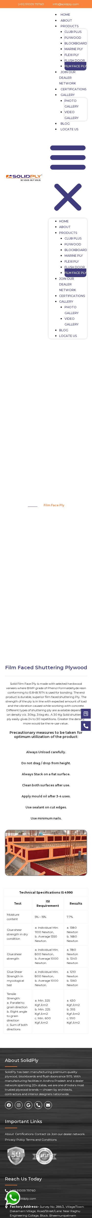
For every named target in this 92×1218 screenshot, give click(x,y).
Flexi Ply (72, 55)
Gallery (68, 95)
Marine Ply (74, 49)
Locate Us (69, 129)
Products (70, 26)
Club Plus (73, 32)
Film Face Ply (75, 66)
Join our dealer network (67, 77)
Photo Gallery (72, 103)
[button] (68, 177)
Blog (65, 123)
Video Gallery (72, 115)
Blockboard (76, 43)
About (66, 20)
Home (65, 14)
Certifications (73, 89)
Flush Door (75, 60)
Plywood (73, 38)
